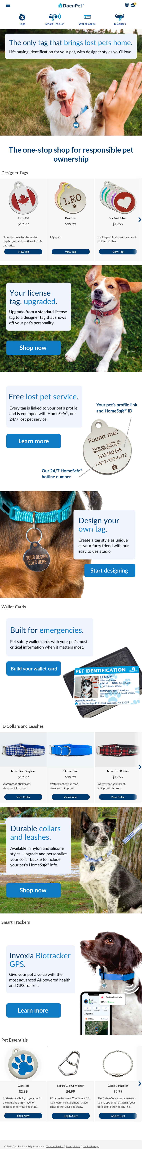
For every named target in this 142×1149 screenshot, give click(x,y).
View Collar (23, 797)
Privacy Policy (73, 1146)
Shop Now (23, 1115)
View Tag (23, 251)
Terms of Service (55, 1146)
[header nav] (8, 5)
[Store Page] (127, 4)
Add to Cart (71, 1115)
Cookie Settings (91, 1146)
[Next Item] (140, 219)
